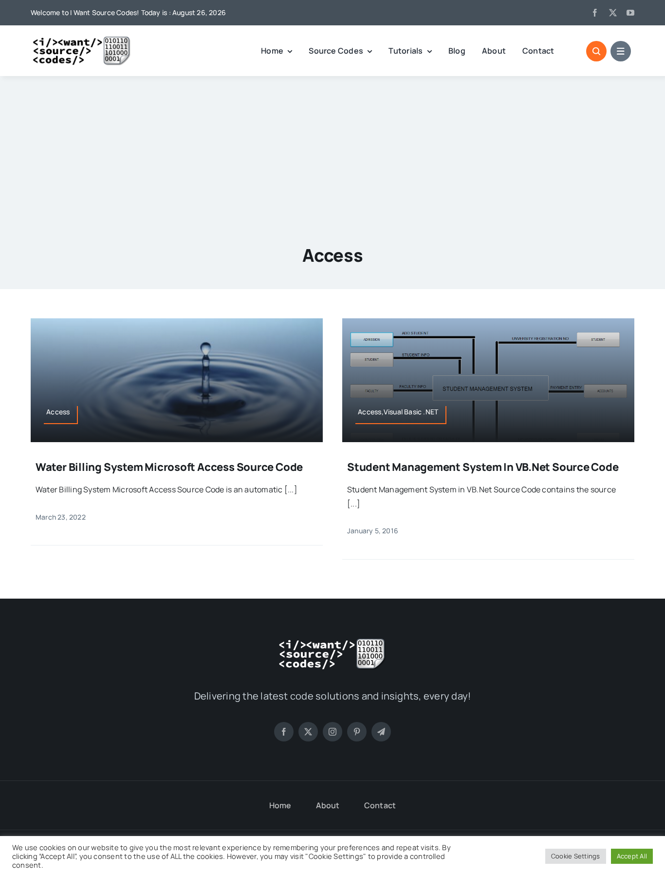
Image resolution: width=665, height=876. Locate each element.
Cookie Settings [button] (575, 856)
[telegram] (381, 731)
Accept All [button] (632, 856)
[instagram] (332, 731)
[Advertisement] (332, 149)
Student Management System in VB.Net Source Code (483, 467)
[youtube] (630, 13)
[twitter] (613, 13)
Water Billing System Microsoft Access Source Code (169, 467)
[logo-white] (332, 641)
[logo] (82, 39)
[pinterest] (357, 731)
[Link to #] (596, 51)
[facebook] (595, 13)
